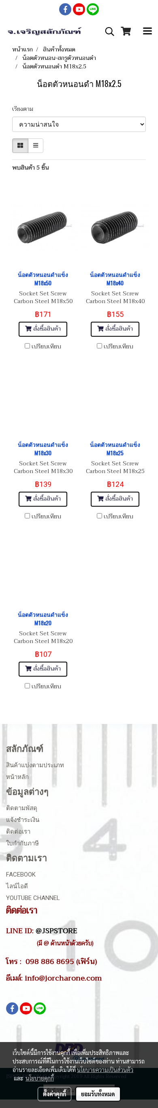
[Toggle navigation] (147, 31)
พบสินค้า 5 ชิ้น (30, 167)
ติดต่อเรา (18, 831)
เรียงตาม (25, 109)
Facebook (21, 874)
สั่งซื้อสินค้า (46, 328)
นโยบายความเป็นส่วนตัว (105, 1069)
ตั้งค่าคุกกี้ (54, 1093)
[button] (107, 31)
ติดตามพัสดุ (21, 808)
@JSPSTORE (56, 930)
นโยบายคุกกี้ (40, 1078)
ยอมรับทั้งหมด (98, 1093)
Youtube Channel (33, 898)
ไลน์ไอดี (17, 886)
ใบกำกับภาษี (22, 843)
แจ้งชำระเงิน (22, 820)
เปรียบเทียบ (46, 347)
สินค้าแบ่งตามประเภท (35, 765)
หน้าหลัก (17, 777)
